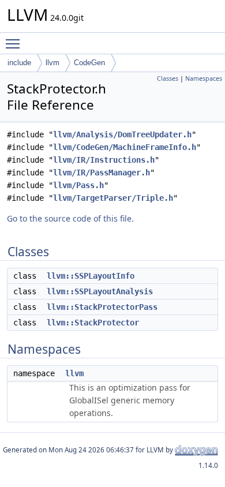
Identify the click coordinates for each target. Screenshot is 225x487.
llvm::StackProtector (93, 322)
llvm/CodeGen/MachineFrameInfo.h (124, 147)
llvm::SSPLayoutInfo (90, 275)
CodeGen (89, 62)
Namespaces (203, 78)
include (19, 62)
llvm (52, 62)
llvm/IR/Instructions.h (104, 159)
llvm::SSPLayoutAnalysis (100, 291)
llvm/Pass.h (78, 185)
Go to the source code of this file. (70, 218)
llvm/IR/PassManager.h (101, 172)
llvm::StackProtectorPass (102, 307)
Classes (167, 78)
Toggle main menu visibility (15, 43)
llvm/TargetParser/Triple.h (113, 198)
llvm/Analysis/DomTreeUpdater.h (122, 134)
